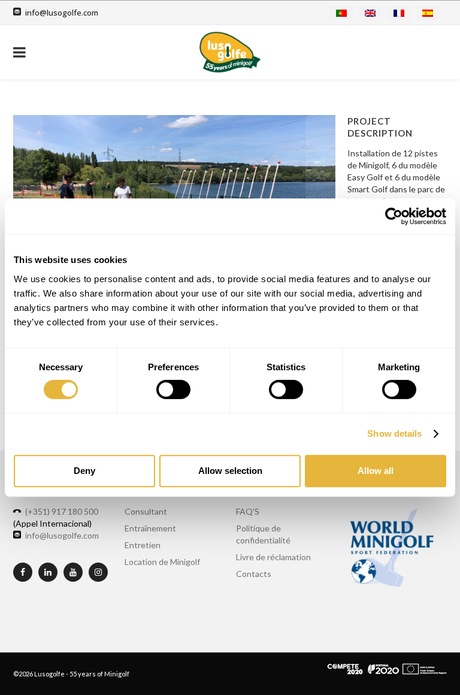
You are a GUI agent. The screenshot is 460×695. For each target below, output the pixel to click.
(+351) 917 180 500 (61, 511)
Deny (84, 471)
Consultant (146, 511)
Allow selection (230, 471)
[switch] (173, 389)
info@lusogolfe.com (61, 12)
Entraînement (150, 528)
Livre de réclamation (273, 557)
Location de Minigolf (162, 562)
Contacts (253, 574)
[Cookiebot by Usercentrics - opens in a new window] (393, 216)
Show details (394, 433)
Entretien (143, 545)
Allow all (376, 471)
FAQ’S (247, 511)
